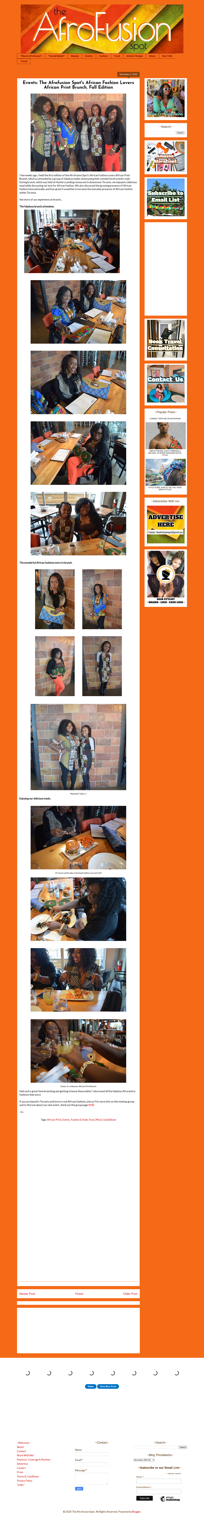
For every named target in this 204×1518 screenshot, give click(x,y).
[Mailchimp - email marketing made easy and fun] (170, 1501)
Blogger (136, 1511)
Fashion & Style (79, 1119)
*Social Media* (56, 56)
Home (79, 1293)
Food (117, 56)
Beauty (75, 56)
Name (140, 1476)
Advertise (22, 1463)
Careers (21, 1467)
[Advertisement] (78, 1330)
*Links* (20, 1484)
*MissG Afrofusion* (31, 56)
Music (152, 56)
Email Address (144, 1487)
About (20, 1447)
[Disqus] (78, 1164)
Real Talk (167, 56)
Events (89, 56)
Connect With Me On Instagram (165, 419)
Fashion (103, 56)
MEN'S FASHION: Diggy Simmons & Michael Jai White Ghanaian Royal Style (165, 453)
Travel (23, 61)
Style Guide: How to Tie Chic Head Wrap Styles (165, 488)
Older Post (130, 1293)
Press (20, 1472)
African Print (54, 1119)
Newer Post (27, 1293)
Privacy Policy (24, 1480)
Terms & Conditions (28, 1476)
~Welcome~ (23, 1442)
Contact (21, 1451)
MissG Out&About (106, 1119)
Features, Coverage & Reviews (33, 1459)
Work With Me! (25, 1455)
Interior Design (134, 56)
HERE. (91, 1105)
